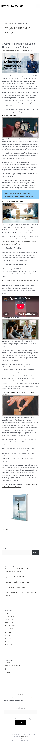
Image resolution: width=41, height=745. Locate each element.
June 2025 (8, 613)
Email (20, 708)
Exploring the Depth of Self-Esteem (16, 577)
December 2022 (10, 626)
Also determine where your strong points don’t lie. (19, 280)
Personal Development (12, 666)
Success (16, 51)
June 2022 (8, 635)
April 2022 (8, 641)
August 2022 (9, 629)
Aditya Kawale (24, 736)
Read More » (6, 529)
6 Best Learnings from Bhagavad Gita (17, 582)
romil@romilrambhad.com (25, 738)
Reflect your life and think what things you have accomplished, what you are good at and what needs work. (19, 241)
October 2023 (9, 616)
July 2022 (8, 632)
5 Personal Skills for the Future (15, 587)
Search (4, 549)
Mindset (7, 663)
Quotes (7, 669)
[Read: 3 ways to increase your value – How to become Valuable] (20, 63)
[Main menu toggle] (38, 6)
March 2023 (9, 620)
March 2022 (9, 644)
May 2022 (8, 638)
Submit (20, 722)
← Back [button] (20, 694)
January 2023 (9, 623)
